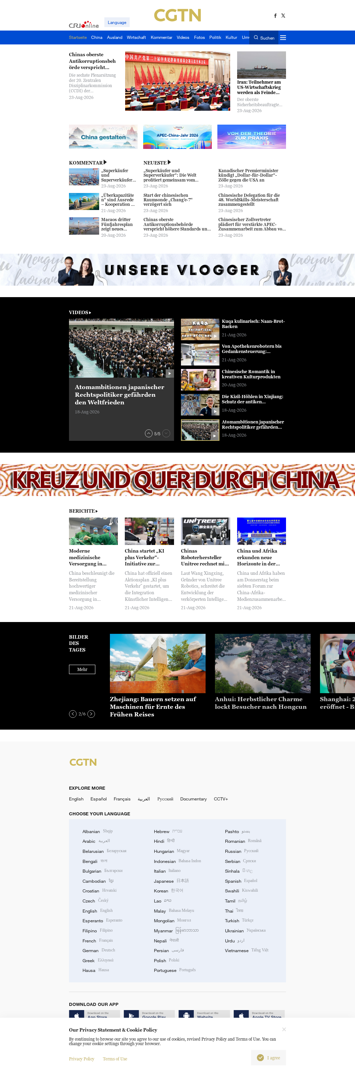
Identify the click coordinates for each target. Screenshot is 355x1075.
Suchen (267, 37)
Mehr (82, 669)
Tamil (236, 901)
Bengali (95, 861)
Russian (241, 851)
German (99, 950)
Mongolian (172, 920)
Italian (167, 871)
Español (98, 798)
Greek (98, 960)
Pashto (237, 831)
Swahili (241, 890)
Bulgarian (102, 871)
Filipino (97, 930)
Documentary (193, 798)
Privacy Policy (81, 1058)
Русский (165, 798)
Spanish (241, 881)
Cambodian (98, 881)
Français (122, 798)
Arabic (96, 841)
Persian (169, 950)
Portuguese (175, 970)
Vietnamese (246, 950)
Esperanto (102, 920)
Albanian (97, 831)
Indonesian (177, 861)
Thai (234, 911)
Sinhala (239, 871)
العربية (144, 798)
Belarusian (104, 851)
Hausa (96, 970)
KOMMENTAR (86, 163)
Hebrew (168, 831)
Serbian (240, 861)
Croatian (99, 890)
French (98, 940)
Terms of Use (115, 1058)
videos (78, 312)
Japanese (171, 881)
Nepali (166, 940)
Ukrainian (245, 930)
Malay (174, 911)
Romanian (243, 841)
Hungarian (172, 851)
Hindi (164, 841)
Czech (95, 901)
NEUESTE (155, 163)
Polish (166, 960)
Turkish (239, 920)
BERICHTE (82, 511)
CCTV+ (221, 798)
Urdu (234, 940)
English (76, 798)
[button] (149, 433)
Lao (163, 901)
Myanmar (176, 930)
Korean (168, 890)
